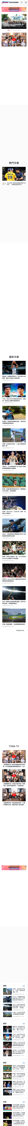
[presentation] (2, 174)
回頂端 (24, 1011)
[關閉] (25, 8)
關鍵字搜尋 (21, 2)
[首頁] (5, 2)
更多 (24, 986)
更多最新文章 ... (20, 630)
